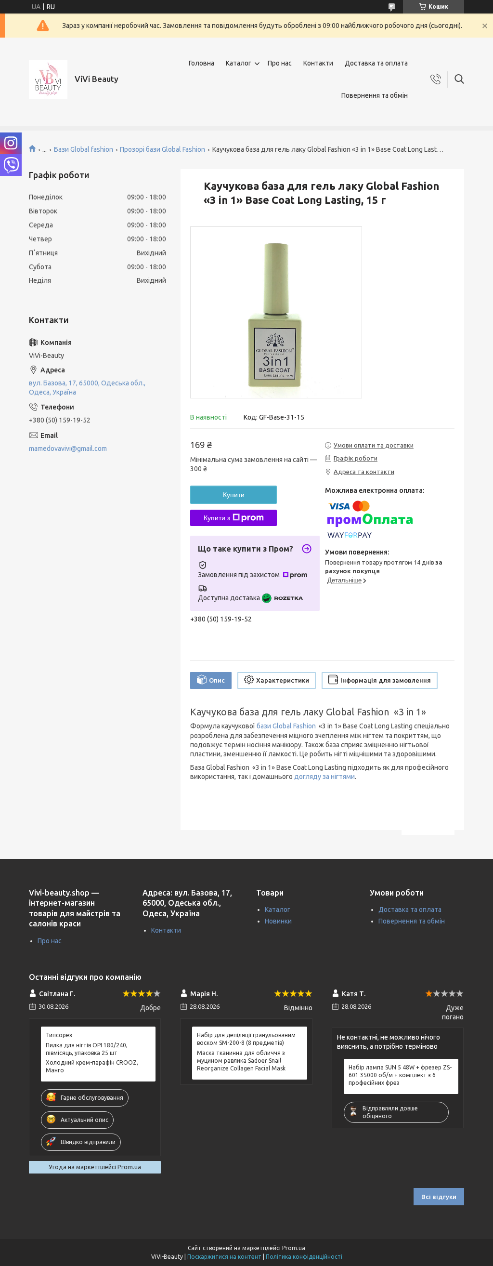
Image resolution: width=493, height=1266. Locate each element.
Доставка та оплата (376, 63)
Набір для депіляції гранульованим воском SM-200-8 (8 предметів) (246, 1039)
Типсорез (59, 1035)
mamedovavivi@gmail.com (68, 448)
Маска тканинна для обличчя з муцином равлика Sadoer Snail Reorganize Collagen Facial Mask (241, 1060)
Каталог (238, 63)
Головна (201, 63)
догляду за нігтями (324, 776)
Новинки (278, 921)
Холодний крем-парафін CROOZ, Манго (92, 1066)
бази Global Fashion (286, 726)
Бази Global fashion (83, 149)
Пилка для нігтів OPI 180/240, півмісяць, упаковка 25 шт (87, 1049)
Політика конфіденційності (304, 1256)
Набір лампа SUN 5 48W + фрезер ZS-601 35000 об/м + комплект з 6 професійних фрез (400, 1075)
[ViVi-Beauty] (48, 79)
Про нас (280, 63)
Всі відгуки (438, 1196)
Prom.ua (293, 1248)
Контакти (318, 63)
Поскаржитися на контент (224, 1256)
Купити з (217, 518)
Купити (234, 495)
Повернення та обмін (374, 95)
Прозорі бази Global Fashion (162, 149)
